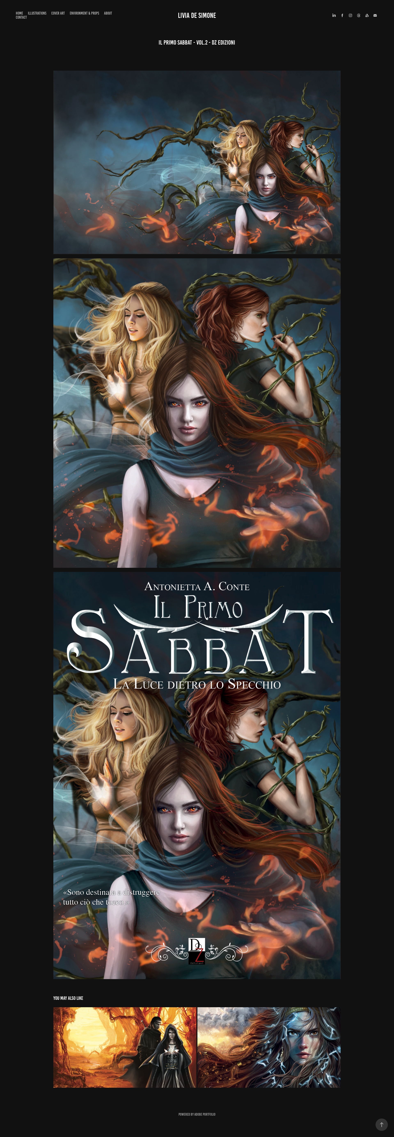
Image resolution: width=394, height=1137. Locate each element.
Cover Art (58, 13)
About (108, 13)
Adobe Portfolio (204, 1114)
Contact (21, 17)
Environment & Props (84, 13)
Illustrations (37, 13)
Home (19, 13)
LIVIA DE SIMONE (197, 15)
